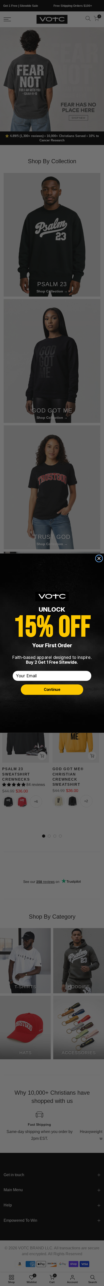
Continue (52, 689)
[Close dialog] (99, 558)
